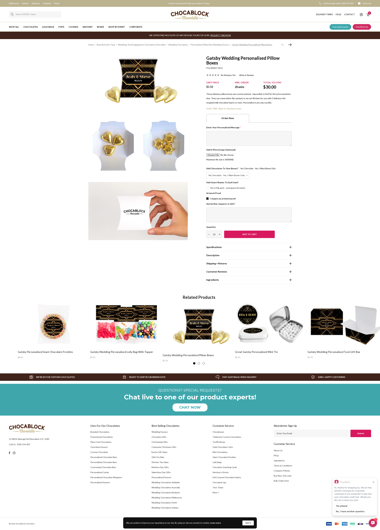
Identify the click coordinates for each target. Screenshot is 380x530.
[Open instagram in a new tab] (14, 453)
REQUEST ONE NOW (220, 35)
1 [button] (194, 363)
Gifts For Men (158, 457)
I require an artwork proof (223, 198)
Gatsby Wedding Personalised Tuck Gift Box (334, 351)
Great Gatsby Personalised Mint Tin (256, 351)
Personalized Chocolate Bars (103, 462)
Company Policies (282, 470)
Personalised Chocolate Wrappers (106, 477)
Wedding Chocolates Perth (164, 502)
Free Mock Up (362, 27)
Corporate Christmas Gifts (164, 447)
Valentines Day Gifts (161, 472)
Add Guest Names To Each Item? (222, 182)
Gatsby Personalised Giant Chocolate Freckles (45, 351)
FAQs (276, 455)
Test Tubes (218, 487)
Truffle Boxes (219, 442)
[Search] (12, 14)
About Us (278, 450)
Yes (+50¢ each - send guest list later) (227, 188)
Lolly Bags (217, 462)
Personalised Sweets (100, 482)
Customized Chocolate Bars (103, 467)
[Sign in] (361, 14)
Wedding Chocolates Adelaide (166, 482)
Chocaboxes (218, 432)
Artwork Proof (213, 193)
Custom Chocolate (99, 452)
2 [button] (199, 363)
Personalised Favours (161, 477)
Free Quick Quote (340, 27)
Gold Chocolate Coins (223, 447)
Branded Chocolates (99, 432)
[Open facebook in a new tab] (9, 453)
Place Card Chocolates (100, 442)
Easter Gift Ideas (159, 452)
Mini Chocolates (220, 452)
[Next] (289, 45)
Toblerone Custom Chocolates (227, 437)
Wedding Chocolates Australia (166, 487)
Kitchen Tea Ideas (160, 462)
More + (216, 492)
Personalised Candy (99, 472)
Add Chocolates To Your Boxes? (241, 168)
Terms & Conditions (283, 465)
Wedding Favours (160, 432)
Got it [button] (248, 523)
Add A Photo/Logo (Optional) (221, 149)
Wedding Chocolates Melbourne (167, 497)
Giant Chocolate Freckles (224, 457)
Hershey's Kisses (221, 472)
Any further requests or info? (220, 204)
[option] (54, 330)
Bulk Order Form (281, 480)
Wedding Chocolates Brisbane (166, 492)
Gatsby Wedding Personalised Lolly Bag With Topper (121, 351)
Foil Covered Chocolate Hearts (227, 477)
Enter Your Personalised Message (223, 127)
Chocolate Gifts (159, 437)
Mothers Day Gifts (160, 467)
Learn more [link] (215, 523)
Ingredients (279, 460)
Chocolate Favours (99, 447)
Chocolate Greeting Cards (225, 467)
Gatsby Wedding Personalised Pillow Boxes (188, 355)
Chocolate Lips (219, 482)
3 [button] (203, 363)
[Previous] (283, 45)
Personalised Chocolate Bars (103, 457)
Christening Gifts (160, 442)
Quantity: (211, 227)
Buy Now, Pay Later (283, 475)
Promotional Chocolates (101, 437)
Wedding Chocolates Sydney (165, 507)
